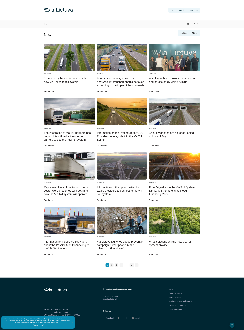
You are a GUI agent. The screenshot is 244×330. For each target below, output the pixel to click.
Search (181, 10)
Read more (49, 91)
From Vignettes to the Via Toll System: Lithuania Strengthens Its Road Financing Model (172, 191)
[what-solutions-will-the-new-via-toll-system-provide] (174, 220)
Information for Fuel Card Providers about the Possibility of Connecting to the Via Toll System (66, 245)
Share (198, 24)
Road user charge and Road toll (181, 301)
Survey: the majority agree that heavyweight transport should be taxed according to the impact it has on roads (120, 82)
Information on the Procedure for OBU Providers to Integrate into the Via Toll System (120, 136)
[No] (72, 322)
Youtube (138, 318)
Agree (36, 325)
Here (59, 322)
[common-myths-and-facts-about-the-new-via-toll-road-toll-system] (69, 57)
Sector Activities (175, 297)
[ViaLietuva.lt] (58, 11)
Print (190, 24)
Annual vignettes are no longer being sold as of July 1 (171, 134)
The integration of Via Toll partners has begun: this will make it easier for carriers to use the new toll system (67, 136)
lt (172, 10)
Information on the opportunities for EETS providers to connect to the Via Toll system (119, 191)
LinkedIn (124, 318)
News (171, 289)
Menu (192, 10)
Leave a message (175, 309)
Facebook (110, 318)
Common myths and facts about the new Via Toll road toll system (65, 80)
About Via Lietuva (175, 293)
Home (45, 24)
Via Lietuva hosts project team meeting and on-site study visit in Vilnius (172, 80)
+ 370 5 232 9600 (110, 296)
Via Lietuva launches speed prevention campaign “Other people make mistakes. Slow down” (120, 245)
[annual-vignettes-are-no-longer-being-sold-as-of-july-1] (174, 111)
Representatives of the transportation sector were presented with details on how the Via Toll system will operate (66, 191)
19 (131, 265)
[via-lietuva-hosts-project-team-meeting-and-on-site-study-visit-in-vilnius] (174, 57)
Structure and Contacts (177, 305)
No (42, 325)
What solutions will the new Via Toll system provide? (170, 243)
